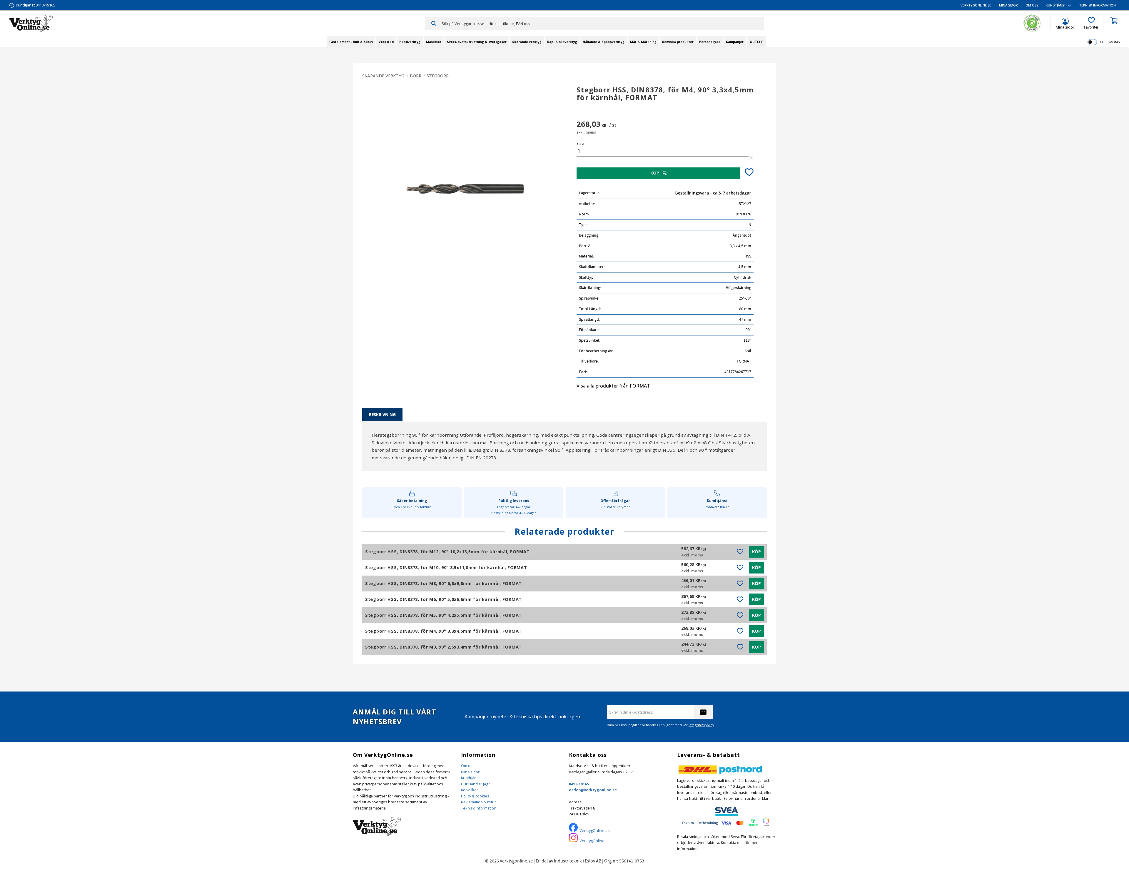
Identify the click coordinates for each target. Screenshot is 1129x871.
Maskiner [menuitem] (433, 42)
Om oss (468, 765)
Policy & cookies (475, 796)
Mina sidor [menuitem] (1008, 5)
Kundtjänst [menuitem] (1056, 5)
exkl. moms (1110, 42)
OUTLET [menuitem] (756, 42)
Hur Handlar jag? (475, 784)
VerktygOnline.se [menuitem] (976, 5)
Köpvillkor (469, 789)
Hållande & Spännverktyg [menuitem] (603, 42)
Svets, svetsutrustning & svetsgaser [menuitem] (477, 42)
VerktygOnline (591, 840)
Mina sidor (470, 771)
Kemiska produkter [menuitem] (678, 42)
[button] (1091, 23)
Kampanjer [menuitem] (735, 42)
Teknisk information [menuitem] (1097, 5)
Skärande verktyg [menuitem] (527, 42)
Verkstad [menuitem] (386, 42)
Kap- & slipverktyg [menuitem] (562, 42)
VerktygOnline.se (594, 830)
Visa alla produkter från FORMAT (613, 386)
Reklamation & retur (478, 801)
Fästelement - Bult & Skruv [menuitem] (351, 42)
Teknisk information (478, 808)
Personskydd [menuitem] (709, 42)
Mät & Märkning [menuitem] (643, 42)
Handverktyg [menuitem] (409, 42)
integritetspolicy (701, 725)
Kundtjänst (470, 777)
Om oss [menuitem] (1032, 5)
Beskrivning (382, 414)
